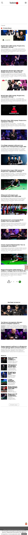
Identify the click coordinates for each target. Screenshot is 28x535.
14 (17, 281)
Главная (3, 25)
